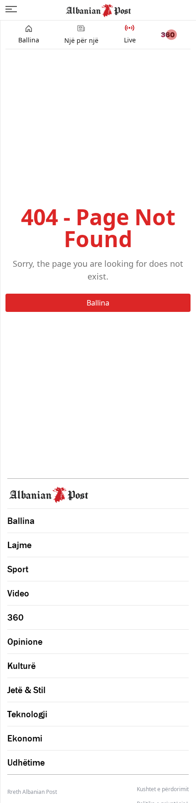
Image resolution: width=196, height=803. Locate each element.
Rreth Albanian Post (32, 792)
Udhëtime (26, 762)
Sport (17, 569)
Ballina (98, 303)
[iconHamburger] (11, 9)
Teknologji (27, 714)
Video (18, 593)
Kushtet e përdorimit (163, 789)
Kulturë (21, 666)
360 (15, 617)
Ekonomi (24, 738)
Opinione (24, 642)
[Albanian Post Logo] (98, 9)
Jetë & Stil (26, 690)
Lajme (19, 545)
